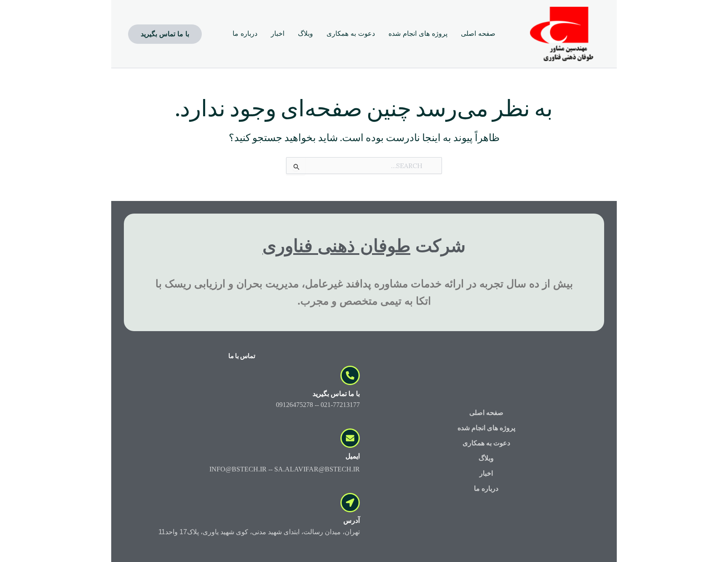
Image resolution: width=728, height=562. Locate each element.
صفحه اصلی (486, 412)
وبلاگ (486, 458)
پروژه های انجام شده (486, 427)
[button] (165, 34)
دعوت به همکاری (486, 443)
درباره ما (486, 488)
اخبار (486, 473)
